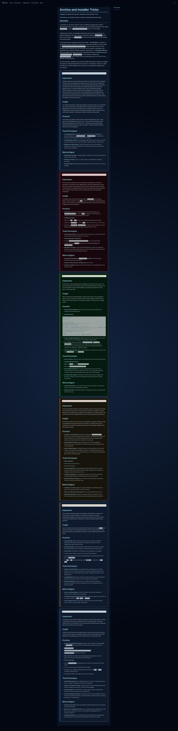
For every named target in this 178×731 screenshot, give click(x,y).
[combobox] (174, 3)
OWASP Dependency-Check (88, 247)
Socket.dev (87, 144)
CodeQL (85, 234)
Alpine (72, 376)
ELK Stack (81, 579)
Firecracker (93, 474)
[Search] (174, 3)
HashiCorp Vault (93, 468)
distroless (66, 376)
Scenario (117, 9)
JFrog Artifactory (95, 368)
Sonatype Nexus (68, 370)
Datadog (72, 579)
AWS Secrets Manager (83, 470)
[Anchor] (69, 21)
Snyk (93, 144)
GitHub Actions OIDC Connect (71, 463)
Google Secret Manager (95, 470)
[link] (17, 2)
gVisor (87, 474)
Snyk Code (98, 234)
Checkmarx (91, 234)
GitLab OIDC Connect (69, 466)
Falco (86, 569)
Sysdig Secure (93, 569)
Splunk (68, 579)
